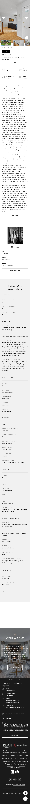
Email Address (7, 718)
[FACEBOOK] (10, 779)
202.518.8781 (22, 766)
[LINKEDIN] (19, 779)
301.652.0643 (10, 766)
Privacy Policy (24, 730)
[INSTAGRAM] (15, 779)
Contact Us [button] (15, 667)
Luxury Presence (19, 785)
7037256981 (6, 259)
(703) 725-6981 (9, 695)
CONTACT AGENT (15, 270)
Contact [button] (15, 216)
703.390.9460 (17, 767)
